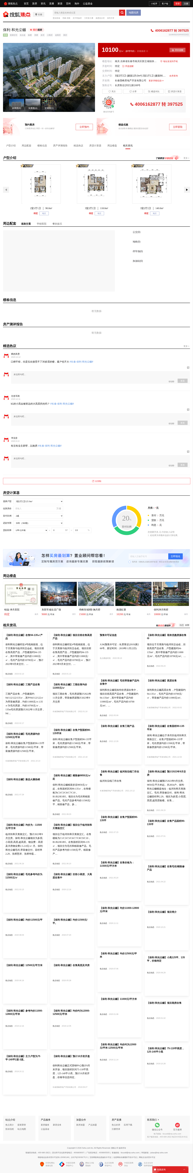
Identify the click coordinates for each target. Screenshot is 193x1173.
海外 (76, 3)
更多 (186, 158)
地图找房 (133, 12)
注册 (186, 3)
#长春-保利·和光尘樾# (81, 361)
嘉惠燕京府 (100, 18)
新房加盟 (80, 1125)
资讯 (43, 3)
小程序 (154, 3)
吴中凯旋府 (77, 18)
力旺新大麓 (88, 18)
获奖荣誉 (21, 1125)
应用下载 (128, 1125)
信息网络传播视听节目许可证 (125, 1157)
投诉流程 (9, 1129)
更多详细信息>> (156, 80)
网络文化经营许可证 (147, 1157)
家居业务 (57, 1125)
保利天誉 (110, 18)
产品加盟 (92, 1125)
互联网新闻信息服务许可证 (100, 1157)
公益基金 (88, 3)
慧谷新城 (56, 18)
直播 (51, 3)
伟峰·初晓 (66, 18)
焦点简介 (9, 1125)
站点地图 (21, 1129)
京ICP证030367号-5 (79, 1157)
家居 (60, 3)
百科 (68, 3)
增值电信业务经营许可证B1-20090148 (53, 1157)
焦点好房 (116, 1125)
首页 (26, 3)
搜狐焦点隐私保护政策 (148, 562)
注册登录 (116, 1129)
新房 (34, 3)
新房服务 (45, 1125)
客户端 (165, 3)
